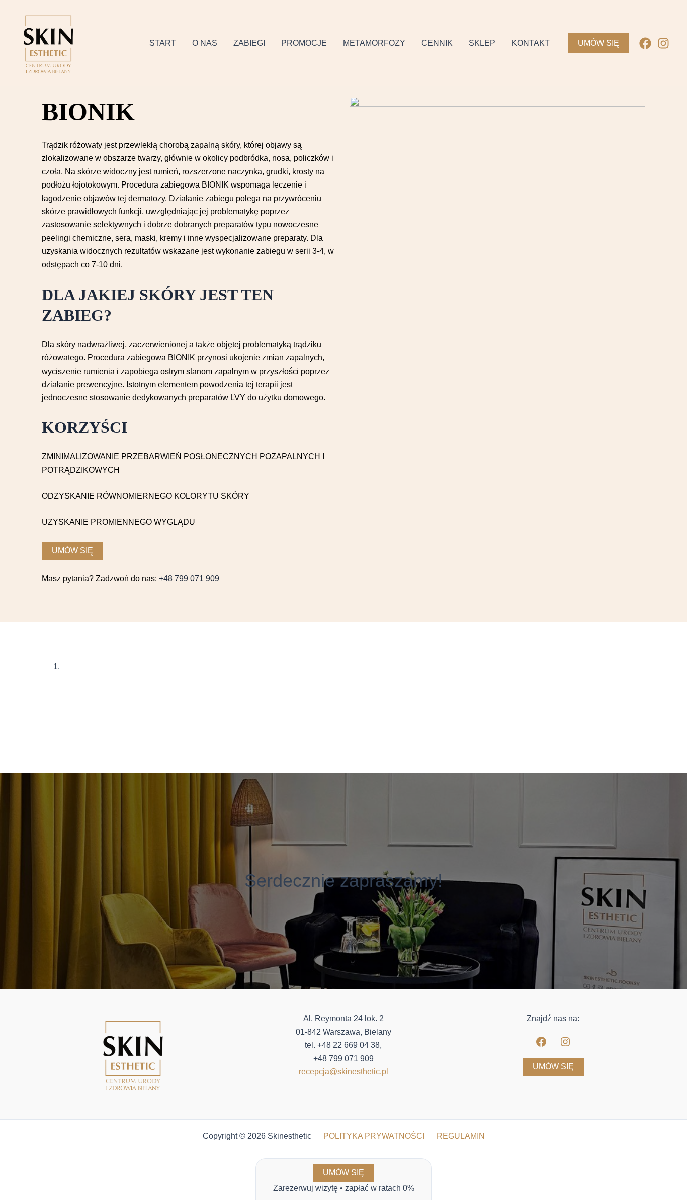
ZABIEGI (249, 43)
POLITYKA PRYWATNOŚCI (373, 1136)
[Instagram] (663, 43)
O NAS (204, 43)
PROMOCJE (304, 43)
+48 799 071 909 (189, 578)
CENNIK (437, 43)
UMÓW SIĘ (553, 1066)
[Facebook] (645, 43)
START (162, 43)
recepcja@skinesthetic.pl (343, 1071)
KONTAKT (530, 43)
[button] (598, 43)
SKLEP (482, 43)
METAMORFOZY (374, 43)
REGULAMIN (461, 1136)
